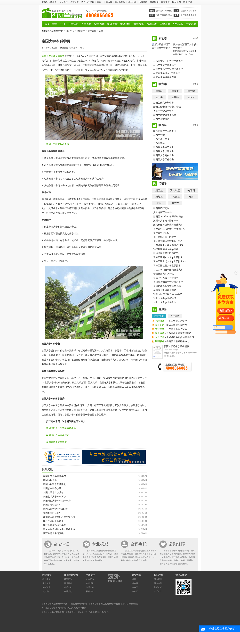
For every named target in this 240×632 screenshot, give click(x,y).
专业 (62, 24)
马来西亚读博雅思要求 (164, 77)
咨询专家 (151, 24)
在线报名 (178, 24)
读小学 (159, 97)
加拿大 (175, 203)
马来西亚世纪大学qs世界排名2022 (170, 261)
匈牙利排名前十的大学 (164, 237)
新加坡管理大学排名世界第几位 (59, 517)
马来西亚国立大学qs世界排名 (168, 257)
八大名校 (63, 2)
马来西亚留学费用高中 (164, 65)
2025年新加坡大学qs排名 (165, 249)
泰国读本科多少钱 (52, 488)
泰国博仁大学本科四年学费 (57, 500)
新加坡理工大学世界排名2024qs (169, 245)
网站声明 (158, 579)
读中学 (191, 91)
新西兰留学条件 (95, 604)
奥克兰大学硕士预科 (163, 111)
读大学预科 (120, 2)
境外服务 (68, 583)
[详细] (191, 54)
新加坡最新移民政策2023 (165, 253)
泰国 (191, 196)
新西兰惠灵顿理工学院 (54, 525)
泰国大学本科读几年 (53, 492)
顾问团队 (68, 579)
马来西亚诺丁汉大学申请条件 (168, 61)
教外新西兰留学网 (62, 13)
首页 (47, 24)
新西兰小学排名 (161, 119)
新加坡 (159, 196)
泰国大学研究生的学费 (57, 144)
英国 (159, 203)
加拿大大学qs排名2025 (164, 298)
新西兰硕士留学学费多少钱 (167, 107)
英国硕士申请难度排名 (164, 290)
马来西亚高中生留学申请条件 (168, 69)
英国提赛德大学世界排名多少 (168, 282)
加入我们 (46, 591)
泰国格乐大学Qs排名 (163, 274)
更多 (195, 38)
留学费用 (99, 24)
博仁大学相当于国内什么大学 (168, 269)
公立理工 (74, 2)
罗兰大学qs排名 (161, 233)
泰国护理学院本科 (52, 505)
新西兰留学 (58, 604)
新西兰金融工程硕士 (53, 521)
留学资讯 (138, 24)
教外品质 (159, 316)
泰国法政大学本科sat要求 (55, 509)
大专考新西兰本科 (162, 212)
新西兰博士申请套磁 (53, 533)
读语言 (191, 97)
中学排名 (73, 24)
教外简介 (46, 579)
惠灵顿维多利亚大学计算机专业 (59, 529)
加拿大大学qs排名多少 (164, 302)
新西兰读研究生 (161, 208)
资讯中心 (70, 31)
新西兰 (159, 190)
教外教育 (47, 575)
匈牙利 (191, 190)
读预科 (175, 97)
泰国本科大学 (50, 480)
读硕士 (100, 2)
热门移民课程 (87, 2)
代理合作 (68, 587)
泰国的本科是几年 (52, 513)
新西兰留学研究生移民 (164, 115)
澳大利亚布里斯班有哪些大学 (168, 225)
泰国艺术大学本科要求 (54, 496)
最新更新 (165, 2)
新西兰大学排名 (49, 2)
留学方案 (136, 575)
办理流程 (143, 2)
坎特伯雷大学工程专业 (164, 131)
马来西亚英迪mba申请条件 (166, 73)
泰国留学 (81, 31)
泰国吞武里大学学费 (56, 442)
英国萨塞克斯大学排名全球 (167, 286)
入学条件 (86, 24)
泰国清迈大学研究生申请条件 (61, 428)
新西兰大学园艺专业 (163, 147)
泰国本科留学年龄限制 (54, 484)
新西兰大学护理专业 (163, 151)
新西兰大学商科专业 (163, 155)
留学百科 (92, 31)
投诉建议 (158, 591)
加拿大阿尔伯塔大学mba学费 (167, 294)
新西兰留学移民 (113, 604)
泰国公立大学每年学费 (53, 56)
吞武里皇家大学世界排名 (165, 278)
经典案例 (154, 2)
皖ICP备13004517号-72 (99, 612)
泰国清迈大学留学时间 (57, 435)
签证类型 (112, 24)
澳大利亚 (175, 190)
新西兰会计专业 (161, 139)
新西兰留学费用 (80, 604)
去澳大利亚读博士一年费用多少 (169, 229)
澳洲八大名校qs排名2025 (165, 220)
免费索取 (191, 24)
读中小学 (132, 2)
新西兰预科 (159, 143)
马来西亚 (175, 196)
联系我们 (187, 2)
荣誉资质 (46, 587)
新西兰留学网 (71, 575)
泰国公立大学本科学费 (54, 476)
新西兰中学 (159, 135)
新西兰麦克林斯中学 (163, 102)
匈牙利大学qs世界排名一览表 (168, 241)
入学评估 (165, 24)
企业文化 (46, 583)
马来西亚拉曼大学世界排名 (167, 265)
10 (143, 462)
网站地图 (176, 2)
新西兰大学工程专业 (163, 159)
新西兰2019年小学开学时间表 (168, 216)
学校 (55, 24)
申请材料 (125, 24)
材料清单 (90, 591)
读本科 (109, 2)
